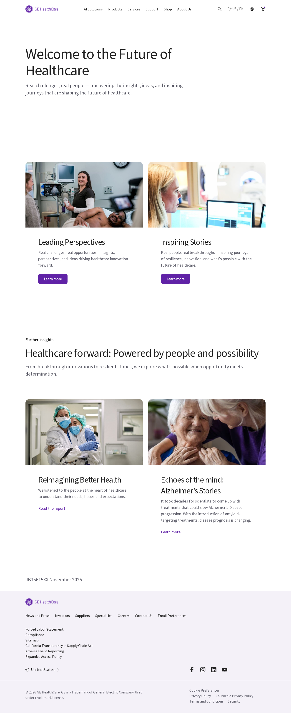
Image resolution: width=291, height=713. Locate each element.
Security (234, 701)
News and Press (37, 615)
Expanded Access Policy (43, 656)
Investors (62, 615)
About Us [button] (184, 9)
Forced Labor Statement (44, 629)
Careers (124, 615)
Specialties (103, 615)
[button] (219, 9)
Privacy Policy (200, 695)
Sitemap (32, 640)
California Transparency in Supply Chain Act (59, 645)
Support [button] (152, 9)
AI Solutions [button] (93, 9)
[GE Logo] (41, 9)
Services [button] (134, 9)
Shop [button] (168, 9)
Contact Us (143, 615)
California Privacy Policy (234, 695)
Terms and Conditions (206, 701)
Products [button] (115, 9)
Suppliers (82, 615)
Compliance (34, 634)
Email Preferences (172, 615)
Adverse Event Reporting (44, 651)
